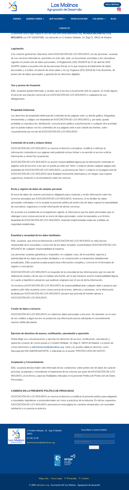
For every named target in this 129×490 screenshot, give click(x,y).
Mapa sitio (43, 478)
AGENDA (17, 19)
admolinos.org (42, 485)
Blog (113, 19)
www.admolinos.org (72, 33)
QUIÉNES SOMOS (34, 19)
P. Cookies (84, 478)
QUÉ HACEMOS (56, 19)
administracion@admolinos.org (48, 347)
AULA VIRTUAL (112, 4)
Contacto (64, 28)
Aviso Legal (56, 478)
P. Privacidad (70, 478)
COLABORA (98, 19)
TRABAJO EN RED (79, 19)
